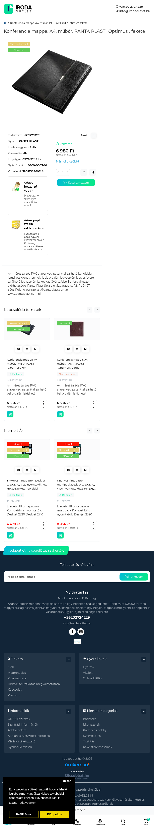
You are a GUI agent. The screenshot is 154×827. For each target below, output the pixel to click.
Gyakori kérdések (20, 747)
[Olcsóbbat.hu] (77, 776)
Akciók (87, 673)
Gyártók (88, 667)
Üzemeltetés (92, 736)
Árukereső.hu (77, 771)
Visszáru (13, 695)
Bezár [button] (67, 780)
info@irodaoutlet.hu (134, 11)
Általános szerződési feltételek (29, 736)
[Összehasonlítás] (26, 349)
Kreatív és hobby (94, 730)
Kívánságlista (17, 678)
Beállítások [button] (23, 814)
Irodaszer (89, 719)
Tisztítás (88, 741)
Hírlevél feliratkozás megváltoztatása (34, 684)
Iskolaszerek (91, 724)
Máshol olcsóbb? (67, 161)
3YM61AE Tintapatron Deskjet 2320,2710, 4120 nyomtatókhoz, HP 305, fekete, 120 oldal (27, 484)
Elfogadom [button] (54, 814)
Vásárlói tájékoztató (21, 741)
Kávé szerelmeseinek (97, 747)
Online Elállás (92, 678)
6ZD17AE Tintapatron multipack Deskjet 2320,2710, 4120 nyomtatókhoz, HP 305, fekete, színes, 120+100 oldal (76, 485)
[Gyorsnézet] (18, 349)
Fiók (11, 667)
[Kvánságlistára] (35, 349)
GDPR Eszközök (19, 719)
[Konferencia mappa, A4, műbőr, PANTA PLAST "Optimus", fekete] (52, 82)
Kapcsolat (15, 689)
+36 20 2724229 (131, 6)
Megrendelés (17, 673)
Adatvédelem (17, 730)
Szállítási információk (23, 724)
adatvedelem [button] (28, 802)
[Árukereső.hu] (77, 763)
